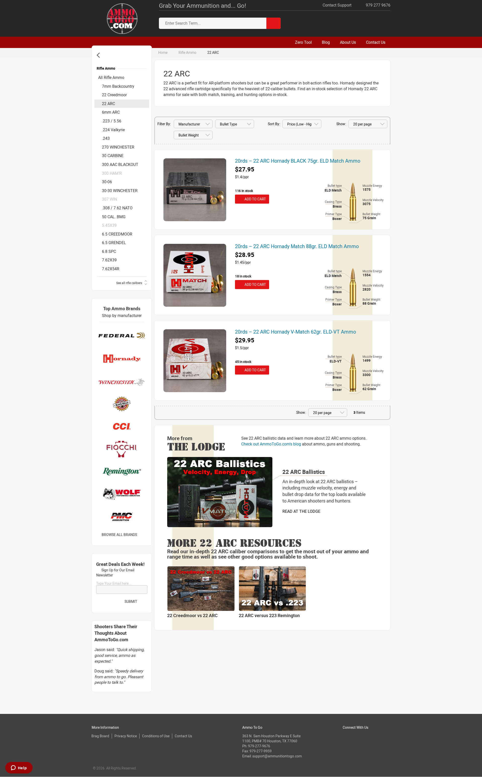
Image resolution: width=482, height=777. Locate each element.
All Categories (99, 55)
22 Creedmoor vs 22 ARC (192, 615)
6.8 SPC (109, 251)
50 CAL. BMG (114, 216)
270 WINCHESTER (118, 147)
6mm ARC (111, 112)
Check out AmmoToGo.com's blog (271, 444)
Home (162, 52)
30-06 (107, 182)
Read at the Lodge (301, 511)
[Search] (273, 23)
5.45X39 (109, 225)
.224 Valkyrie (113, 129)
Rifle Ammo (187, 52)
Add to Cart (254, 199)
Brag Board (100, 736)
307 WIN (109, 199)
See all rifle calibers (129, 283)
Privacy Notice (125, 736)
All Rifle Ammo (111, 77)
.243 (106, 138)
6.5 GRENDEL (114, 242)
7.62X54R (110, 268)
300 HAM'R (112, 173)
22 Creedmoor (114, 95)
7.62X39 (109, 260)
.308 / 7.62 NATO (117, 208)
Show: (341, 123)
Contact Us (183, 736)
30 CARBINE (113, 155)
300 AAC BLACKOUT (120, 164)
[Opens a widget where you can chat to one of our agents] (19, 768)
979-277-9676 (259, 746)
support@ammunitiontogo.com (277, 756)
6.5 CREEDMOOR (117, 234)
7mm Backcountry (118, 86)
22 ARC (108, 103)
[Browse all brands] (143, 534)
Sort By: (274, 123)
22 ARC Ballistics (303, 471)
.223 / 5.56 (111, 121)
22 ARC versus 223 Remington (269, 615)
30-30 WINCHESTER (120, 190)
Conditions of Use (155, 736)
